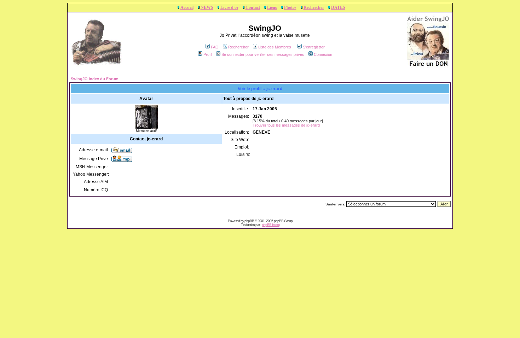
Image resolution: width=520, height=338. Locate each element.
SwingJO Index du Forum (95, 79)
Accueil (186, 7)
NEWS (207, 7)
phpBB (249, 221)
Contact (252, 7)
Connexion (323, 54)
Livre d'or (229, 7)
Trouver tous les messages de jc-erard (286, 125)
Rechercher (314, 7)
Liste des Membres (274, 47)
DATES (338, 7)
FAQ (215, 47)
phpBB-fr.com (270, 225)
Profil (207, 54)
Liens (272, 7)
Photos (290, 7)
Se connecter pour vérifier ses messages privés (262, 54)
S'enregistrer (314, 47)
